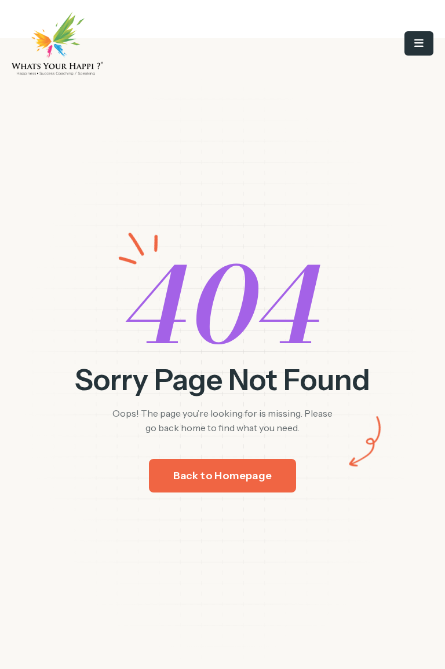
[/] (117, 43)
